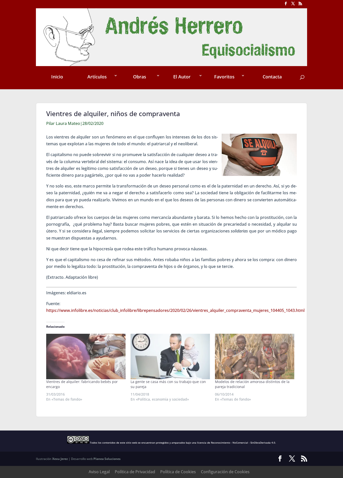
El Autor (182, 77)
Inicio (57, 77)
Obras (139, 77)
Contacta (272, 77)
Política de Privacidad (135, 471)
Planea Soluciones (107, 459)
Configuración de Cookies (225, 471)
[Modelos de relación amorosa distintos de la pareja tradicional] (254, 356)
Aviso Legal (99, 471)
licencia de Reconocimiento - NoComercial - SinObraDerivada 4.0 (236, 442)
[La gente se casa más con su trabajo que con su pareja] (170, 356)
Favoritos (224, 77)
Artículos (97, 77)
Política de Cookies (178, 471)
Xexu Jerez (60, 459)
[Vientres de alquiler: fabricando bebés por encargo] (86, 356)
